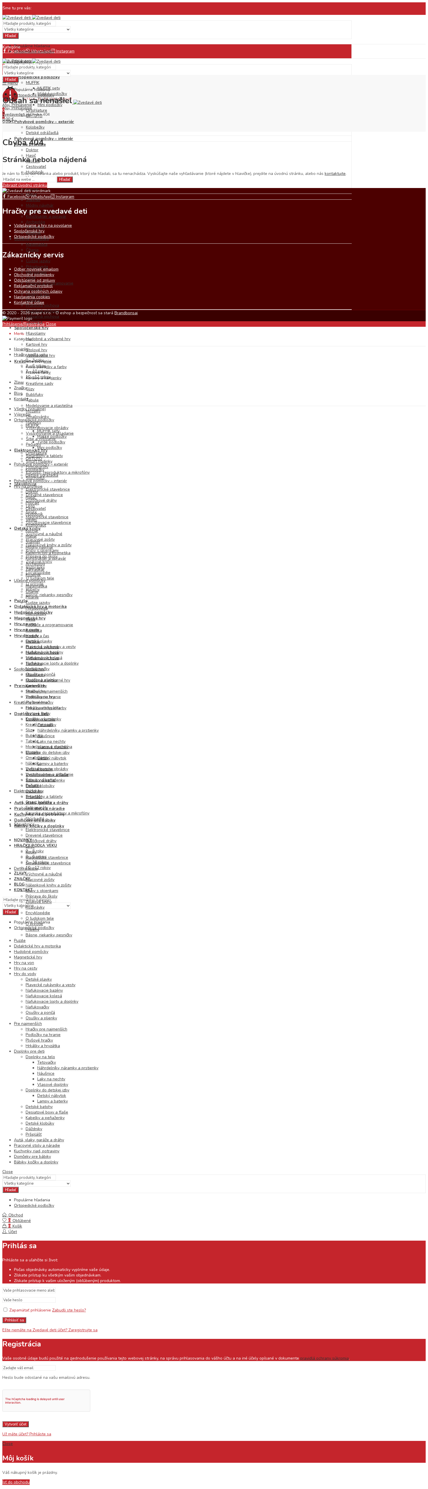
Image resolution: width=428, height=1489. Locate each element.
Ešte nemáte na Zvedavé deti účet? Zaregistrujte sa (50, 1330)
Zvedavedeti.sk (16, 114)
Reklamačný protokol (33, 286)
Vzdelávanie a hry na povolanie (43, 225)
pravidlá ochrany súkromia (324, 1358)
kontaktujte (335, 173)
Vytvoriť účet (15, 1424)
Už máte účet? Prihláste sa (26, 1434)
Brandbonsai (126, 313)
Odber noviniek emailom (36, 269)
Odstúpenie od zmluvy (34, 280)
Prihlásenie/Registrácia (23, 324)
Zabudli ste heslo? (69, 1310)
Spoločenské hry (29, 231)
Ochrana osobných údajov (38, 291)
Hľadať (10, 36)
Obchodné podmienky (34, 275)
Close (51, 324)
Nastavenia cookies (32, 297)
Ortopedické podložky (34, 236)
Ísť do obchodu (16, 1482)
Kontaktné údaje (29, 302)
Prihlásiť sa (14, 1320)
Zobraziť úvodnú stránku (24, 185)
